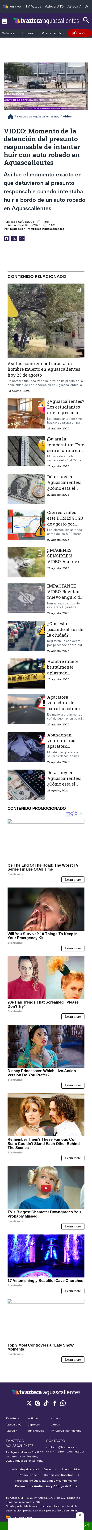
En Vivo (83, 33)
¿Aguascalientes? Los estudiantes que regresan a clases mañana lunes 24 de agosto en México (65, 415)
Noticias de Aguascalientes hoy (38, 116)
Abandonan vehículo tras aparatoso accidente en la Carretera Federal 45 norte (65, 749)
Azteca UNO (54, 6)
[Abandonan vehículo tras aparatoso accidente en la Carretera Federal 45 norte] (26, 748)
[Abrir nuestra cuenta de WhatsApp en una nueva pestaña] (63, 1403)
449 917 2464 (55, 1451)
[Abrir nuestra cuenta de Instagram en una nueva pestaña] (37, 1403)
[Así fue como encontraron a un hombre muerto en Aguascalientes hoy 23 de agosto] (46, 321)
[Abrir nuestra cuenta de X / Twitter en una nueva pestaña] (29, 1403)
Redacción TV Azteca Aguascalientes (37, 228)
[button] (80, 1515)
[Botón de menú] (4, 21)
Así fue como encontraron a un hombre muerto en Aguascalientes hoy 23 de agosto (44, 369)
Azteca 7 (74, 6)
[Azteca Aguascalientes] (46, 21)
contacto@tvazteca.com (62, 1447)
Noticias (8, 33)
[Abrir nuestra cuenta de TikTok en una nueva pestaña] (46, 1403)
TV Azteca (33, 6)
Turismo (28, 33)
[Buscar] (86, 20)
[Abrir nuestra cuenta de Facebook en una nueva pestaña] (54, 1403)
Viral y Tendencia (55, 33)
